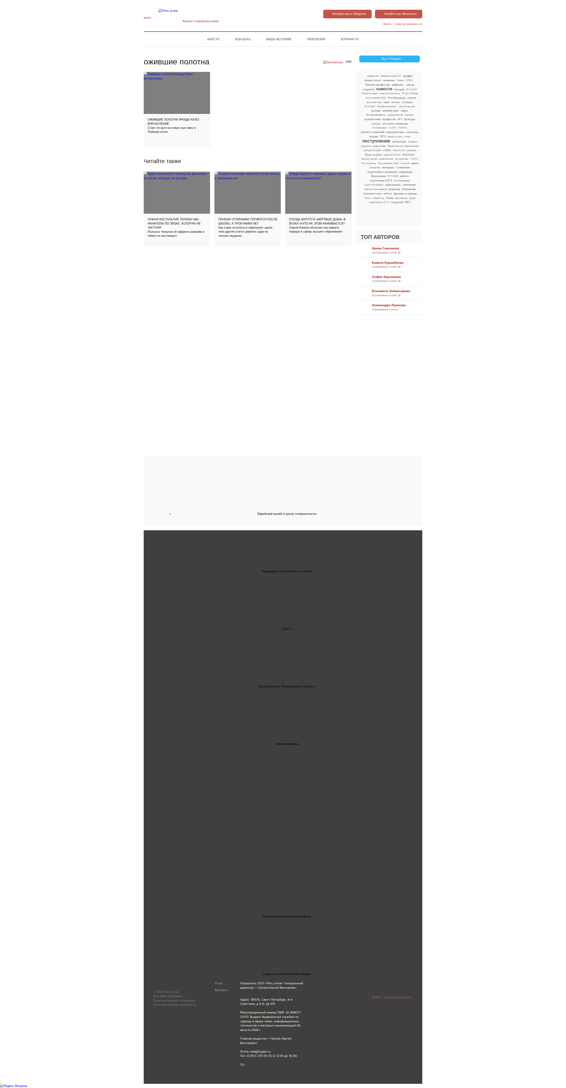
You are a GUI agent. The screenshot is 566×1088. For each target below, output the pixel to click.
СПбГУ (409, 80)
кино (387, 102)
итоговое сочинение (395, 123)
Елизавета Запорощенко (391, 291)
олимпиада (405, 171)
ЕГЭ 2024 (370, 106)
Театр (367, 198)
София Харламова (386, 277)
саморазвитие (395, 114)
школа (410, 84)
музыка (376, 110)
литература (399, 141)
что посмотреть (375, 114)
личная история (372, 150)
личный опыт (390, 110)
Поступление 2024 (388, 163)
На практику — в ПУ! (384, 127)
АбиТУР (213, 39)
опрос (404, 110)
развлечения (386, 159)
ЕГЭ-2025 (393, 176)
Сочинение (403, 167)
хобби (387, 150)
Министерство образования (403, 146)
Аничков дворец (286, 744)
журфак (407, 75)
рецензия (394, 189)
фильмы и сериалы (405, 193)
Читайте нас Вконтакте (400, 13)
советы (411, 97)
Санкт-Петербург (373, 184)
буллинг (395, 102)
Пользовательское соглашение (174, 1000)
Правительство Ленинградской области (286, 686)
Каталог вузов (369, 159)
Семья (400, 80)
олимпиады (412, 132)
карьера (411, 150)
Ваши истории (278, 39)
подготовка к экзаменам (382, 171)
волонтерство (407, 106)
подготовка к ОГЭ (379, 202)
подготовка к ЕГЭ (381, 180)
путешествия (372, 119)
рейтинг (388, 193)
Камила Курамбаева (387, 262)
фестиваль (401, 198)
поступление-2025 (375, 97)
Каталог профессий (377, 84)
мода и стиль (395, 136)
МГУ (400, 119)
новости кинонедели (375, 189)
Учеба (390, 198)
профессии (389, 119)
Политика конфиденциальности (174, 1004)
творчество (398, 150)
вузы (412, 198)
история (399, 89)
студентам (397, 202)
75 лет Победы (410, 93)
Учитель (402, 127)
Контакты (221, 990)
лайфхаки (397, 84)
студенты (369, 89)
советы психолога (389, 93)
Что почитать (368, 163)
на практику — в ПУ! (406, 159)
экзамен (412, 141)
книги (415, 163)
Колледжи (407, 102)
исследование (402, 180)
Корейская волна (386, 106)
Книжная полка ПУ (391, 76)
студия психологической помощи (287, 974)
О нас (219, 983)
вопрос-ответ (373, 80)
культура (409, 119)
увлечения (409, 184)
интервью (388, 167)
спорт (407, 136)
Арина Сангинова (385, 248)
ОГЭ (383, 136)
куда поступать (392, 154)
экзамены (389, 80)
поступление (376, 141)
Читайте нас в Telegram (349, 13)
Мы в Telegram (391, 58)
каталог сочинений (372, 132)
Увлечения (316, 39)
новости (384, 89)
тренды (373, 136)
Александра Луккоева (389, 305)
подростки (373, 76)
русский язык (374, 102)
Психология (378, 176)
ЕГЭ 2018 (411, 89)
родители (366, 146)
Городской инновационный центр (287, 916)
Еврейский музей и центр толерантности (286, 513)
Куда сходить (373, 154)
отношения (409, 189)
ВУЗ (408, 202)
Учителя (405, 163)
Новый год (378, 198)
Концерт (409, 114)
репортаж (375, 167)
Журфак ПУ (350, 39)
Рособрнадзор (396, 97)
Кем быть (243, 39)
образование (393, 184)
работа (404, 176)
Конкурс (376, 123)
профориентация (372, 193)
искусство (379, 146)
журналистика (395, 132)
